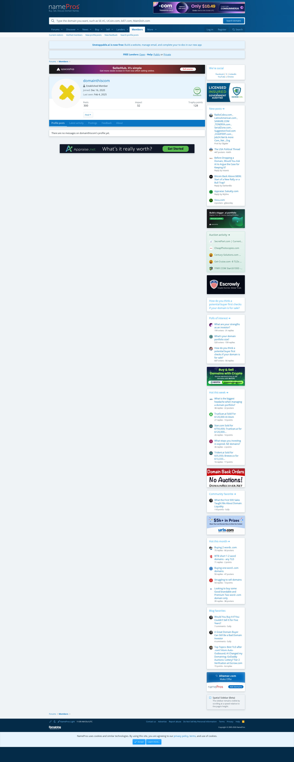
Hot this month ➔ (219, 541)
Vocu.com (219, 199)
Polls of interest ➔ (219, 318)
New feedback (111, 35)
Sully (227, 509)
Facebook (220, 74)
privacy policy (181, 735)
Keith (228, 152)
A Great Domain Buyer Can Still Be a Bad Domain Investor (228, 635)
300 (86, 105)
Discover (70, 29)
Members (137, 29)
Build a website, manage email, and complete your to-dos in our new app (147, 44)
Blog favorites (217, 610)
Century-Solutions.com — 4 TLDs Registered (228, 254)
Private (167, 54)
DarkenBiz (227, 185)
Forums (55, 29)
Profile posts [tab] (58, 122)
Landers (121, 29)
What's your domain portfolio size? (225, 338)
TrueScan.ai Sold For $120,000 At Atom (225, 415)
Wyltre (226, 194)
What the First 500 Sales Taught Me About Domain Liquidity (228, 503)
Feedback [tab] (107, 122)
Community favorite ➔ (222, 494)
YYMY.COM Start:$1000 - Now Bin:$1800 (228, 268)
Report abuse (175, 721)
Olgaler (225, 143)
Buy (97, 29)
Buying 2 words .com (225, 547)
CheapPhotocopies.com (226, 248)
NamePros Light (67, 721)
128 (195, 105)
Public (157, 54)
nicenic (226, 170)
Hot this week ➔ (218, 392)
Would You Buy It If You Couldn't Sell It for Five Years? (226, 620)
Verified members (74, 35)
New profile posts (93, 35)
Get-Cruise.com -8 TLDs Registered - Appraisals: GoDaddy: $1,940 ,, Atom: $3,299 (228, 261)
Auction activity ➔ (219, 234)
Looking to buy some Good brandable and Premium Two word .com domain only (227, 593)
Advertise (162, 721)
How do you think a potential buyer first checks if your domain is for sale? (225, 304)
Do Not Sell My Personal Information (200, 721)
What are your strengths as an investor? (227, 326)
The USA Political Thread (227, 149)
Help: (150, 54)
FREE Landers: (131, 54)
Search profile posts (130, 35)
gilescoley (228, 203)
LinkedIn (232, 74)
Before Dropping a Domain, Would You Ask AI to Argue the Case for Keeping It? (227, 162)
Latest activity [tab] (76, 122)
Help (238, 721)
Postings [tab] (92, 122)
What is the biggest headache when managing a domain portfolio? (228, 401)
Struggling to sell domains (228, 579)
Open (142, 54)
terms (193, 735)
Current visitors (56, 35)
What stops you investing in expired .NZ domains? (227, 442)
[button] (62, 29)
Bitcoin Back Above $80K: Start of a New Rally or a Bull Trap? (227, 179)
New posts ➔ (216, 108)
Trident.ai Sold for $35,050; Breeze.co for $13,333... (226, 455)
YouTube (221, 76)
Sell (108, 29)
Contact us (151, 721)
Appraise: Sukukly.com (226, 191)
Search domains (233, 20)
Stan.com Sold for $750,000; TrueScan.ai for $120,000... (228, 428)
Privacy (230, 721)
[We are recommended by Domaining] (55, 728)
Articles (230, 76)
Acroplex (228, 666)
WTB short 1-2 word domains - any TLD (225, 557)
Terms (222, 721)
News (85, 29)
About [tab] (119, 122)
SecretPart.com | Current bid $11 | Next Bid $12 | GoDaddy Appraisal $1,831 (228, 241)
